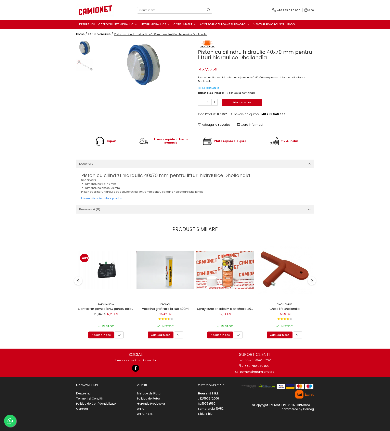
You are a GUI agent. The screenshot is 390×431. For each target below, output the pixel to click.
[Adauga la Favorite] (119, 335)
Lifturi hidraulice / (101, 34)
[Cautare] (208, 10)
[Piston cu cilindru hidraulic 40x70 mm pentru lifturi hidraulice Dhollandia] (143, 64)
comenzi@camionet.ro (256, 371)
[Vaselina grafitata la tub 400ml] (165, 270)
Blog (291, 24)
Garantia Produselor (151, 404)
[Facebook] (135, 368)
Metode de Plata (148, 393)
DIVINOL (165, 304)
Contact (82, 409)
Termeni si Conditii (89, 398)
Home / (82, 34)
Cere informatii (251, 124)
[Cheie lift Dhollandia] (284, 270)
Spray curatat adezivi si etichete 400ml (225, 309)
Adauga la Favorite (215, 124)
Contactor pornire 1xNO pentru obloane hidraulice (106, 309)
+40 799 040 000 (257, 366)
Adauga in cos (241, 102)
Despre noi (83, 393)
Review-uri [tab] (89, 209)
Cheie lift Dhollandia (285, 309)
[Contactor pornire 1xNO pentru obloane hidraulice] (106, 270)
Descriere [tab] (86, 163)
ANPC (141, 409)
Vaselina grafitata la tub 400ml (165, 309)
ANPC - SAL (145, 414)
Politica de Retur (148, 398)
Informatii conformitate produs (101, 198)
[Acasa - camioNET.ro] (96, 10)
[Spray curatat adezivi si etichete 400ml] (225, 270)
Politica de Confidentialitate (96, 404)
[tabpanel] (143, 64)
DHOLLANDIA (106, 304)
